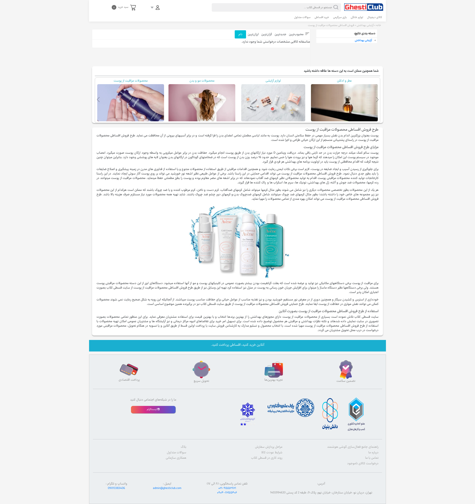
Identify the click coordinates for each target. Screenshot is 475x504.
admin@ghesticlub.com (167, 488)
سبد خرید (120, 7)
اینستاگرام (152, 409)
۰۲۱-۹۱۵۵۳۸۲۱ (227, 488)
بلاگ (183, 447)
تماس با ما (372, 458)
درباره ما (373, 452)
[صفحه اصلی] (363, 5)
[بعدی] (376, 99)
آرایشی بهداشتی (365, 25)
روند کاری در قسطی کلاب (266, 458)
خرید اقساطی (322, 17)
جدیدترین (280, 34)
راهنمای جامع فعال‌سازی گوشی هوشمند (353, 447)
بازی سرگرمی (340, 17)
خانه (378, 25)
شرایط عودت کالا (271, 452)
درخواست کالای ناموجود (363, 463)
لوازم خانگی (357, 17)
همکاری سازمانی (176, 458)
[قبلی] (98, 99)
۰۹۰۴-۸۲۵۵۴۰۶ (227, 492)
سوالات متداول (302, 17)
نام (240, 34)
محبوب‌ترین (296, 34)
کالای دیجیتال (374, 17)
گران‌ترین (266, 34)
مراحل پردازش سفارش (268, 447)
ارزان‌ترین (253, 34)
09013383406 (116, 488)
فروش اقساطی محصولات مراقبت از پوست (331, 25)
